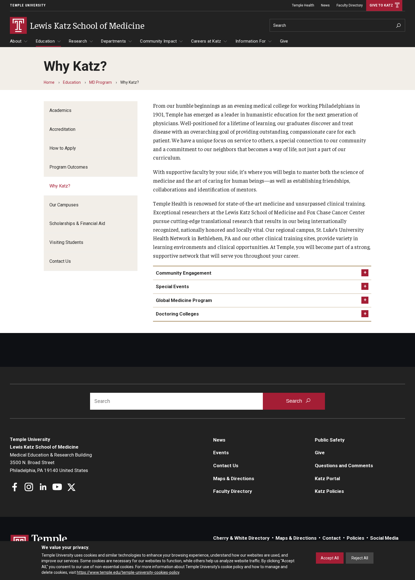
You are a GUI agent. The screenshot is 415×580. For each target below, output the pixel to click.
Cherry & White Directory (241, 538)
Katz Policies (329, 491)
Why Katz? (59, 186)
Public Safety (330, 440)
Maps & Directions (233, 478)
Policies (355, 538)
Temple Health (303, 5)
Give (284, 41)
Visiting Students (66, 242)
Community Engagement (183, 273)
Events (221, 452)
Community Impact (158, 41)
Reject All (359, 558)
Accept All (330, 558)
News (325, 5)
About (15, 41)
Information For (250, 41)
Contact (331, 538)
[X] (71, 488)
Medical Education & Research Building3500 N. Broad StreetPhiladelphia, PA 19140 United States (51, 462)
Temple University (28, 5)
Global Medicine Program (184, 300)
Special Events (172, 286)
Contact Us (60, 261)
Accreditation (62, 129)
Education (45, 41)
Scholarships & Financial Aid (77, 223)
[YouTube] (57, 488)
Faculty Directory (350, 5)
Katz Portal (327, 478)
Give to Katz (381, 5)
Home (49, 82)
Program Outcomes (68, 167)
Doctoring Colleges (177, 314)
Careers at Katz (206, 41)
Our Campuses (63, 205)
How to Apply (62, 148)
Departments (113, 41)
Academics (60, 110)
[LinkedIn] (43, 488)
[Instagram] (29, 488)
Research (78, 41)
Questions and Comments (344, 465)
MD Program (100, 82)
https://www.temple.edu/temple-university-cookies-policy (128, 572)
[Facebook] (15, 488)
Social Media (384, 538)
